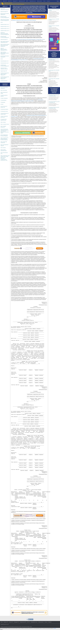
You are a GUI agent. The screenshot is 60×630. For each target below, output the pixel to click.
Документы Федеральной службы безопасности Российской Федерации (24, 20)
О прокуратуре (3, 102)
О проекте (2, 626)
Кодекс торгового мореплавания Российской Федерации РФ (5, 53)
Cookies (54, 628)
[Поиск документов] (1, 1)
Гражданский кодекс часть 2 (5, 26)
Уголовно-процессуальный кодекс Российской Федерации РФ (5, 77)
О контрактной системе (4, 111)
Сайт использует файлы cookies (27, 626)
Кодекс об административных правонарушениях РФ (4, 49)
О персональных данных (4, 109)
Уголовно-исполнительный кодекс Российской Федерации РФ (5, 74)
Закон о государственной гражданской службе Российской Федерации (4, 138)
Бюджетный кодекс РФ (4, 11)
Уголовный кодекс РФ (4, 80)
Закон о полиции (3, 122)
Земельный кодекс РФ (4, 39)
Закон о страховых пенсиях (5, 124)
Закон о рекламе (3, 147)
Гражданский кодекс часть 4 (5, 30)
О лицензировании (3, 100)
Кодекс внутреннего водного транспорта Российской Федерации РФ (5, 45)
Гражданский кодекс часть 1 (5, 24)
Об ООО (2, 104)
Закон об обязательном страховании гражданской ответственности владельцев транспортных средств (5, 131)
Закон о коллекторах (4, 90)
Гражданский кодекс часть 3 (5, 28)
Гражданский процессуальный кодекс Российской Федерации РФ (5, 33)
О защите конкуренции (4, 98)
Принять (1, 629)
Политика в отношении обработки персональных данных (12, 626)
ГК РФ (1, 22)
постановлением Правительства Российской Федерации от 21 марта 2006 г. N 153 (30, 39)
